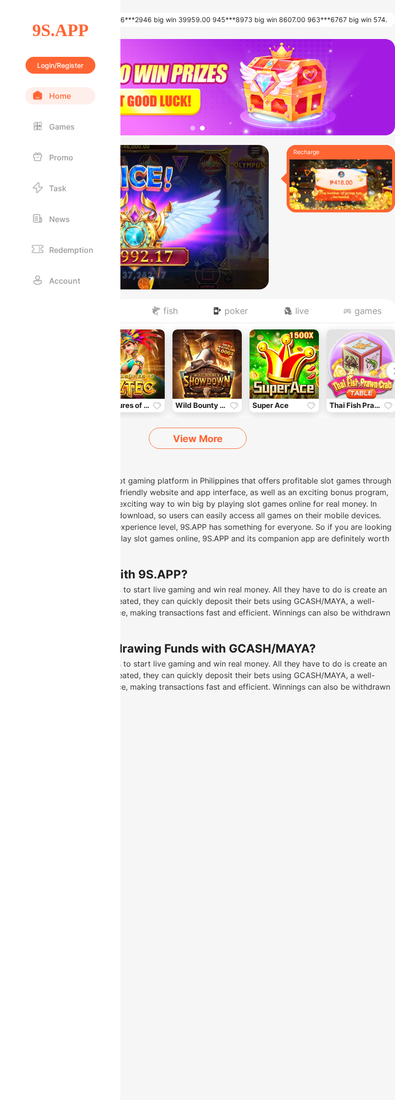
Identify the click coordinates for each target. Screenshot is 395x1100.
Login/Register (60, 65)
